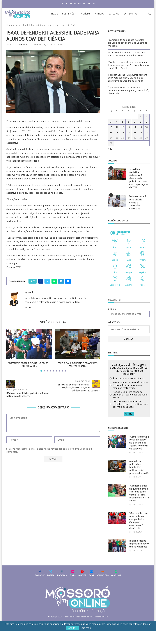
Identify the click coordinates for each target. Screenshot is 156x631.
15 (141, 127)
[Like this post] (34, 281)
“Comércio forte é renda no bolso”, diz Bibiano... (29, 365)
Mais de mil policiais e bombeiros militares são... (78, 365)
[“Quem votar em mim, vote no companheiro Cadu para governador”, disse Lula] (117, 518)
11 (117, 127)
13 (129, 127)
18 (117, 132)
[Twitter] (66, 3)
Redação (23, 44)
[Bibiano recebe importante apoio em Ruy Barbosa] (117, 545)
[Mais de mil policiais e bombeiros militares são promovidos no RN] (78, 344)
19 (123, 132)
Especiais (113, 13)
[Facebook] (62, 3)
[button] (10, 350)
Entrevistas (130, 13)
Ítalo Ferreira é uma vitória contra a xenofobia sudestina (137, 202)
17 (111, 132)
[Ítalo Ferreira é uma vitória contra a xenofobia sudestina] (117, 201)
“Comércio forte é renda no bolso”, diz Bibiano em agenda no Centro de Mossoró (127, 43)
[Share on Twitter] (47, 281)
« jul (110, 148)
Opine (128, 413)
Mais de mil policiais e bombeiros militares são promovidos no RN (127, 54)
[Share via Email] (68, 281)
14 (135, 127)
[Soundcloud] (89, 3)
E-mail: (112, 308)
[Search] (149, 14)
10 (111, 127)
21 (135, 132)
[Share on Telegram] (61, 281)
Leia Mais (86, 628)
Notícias (85, 13)
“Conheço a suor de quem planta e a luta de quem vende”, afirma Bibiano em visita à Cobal (128, 65)
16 (146, 127)
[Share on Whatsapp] (54, 281)
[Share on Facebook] (40, 281)
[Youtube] (79, 3)
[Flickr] (75, 3)
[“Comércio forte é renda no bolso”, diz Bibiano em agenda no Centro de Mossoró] (29, 344)
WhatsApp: (114, 322)
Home (54, 13)
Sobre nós (68, 13)
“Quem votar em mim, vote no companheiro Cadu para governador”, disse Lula (128, 90)
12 (123, 127)
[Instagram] (71, 3)
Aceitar (72, 628)
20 (128, 132)
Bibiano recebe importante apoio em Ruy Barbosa (139, 543)
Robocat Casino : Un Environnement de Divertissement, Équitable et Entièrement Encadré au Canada (127, 77)
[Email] (84, 3)
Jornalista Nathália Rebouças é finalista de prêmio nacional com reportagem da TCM (138, 178)
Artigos (99, 13)
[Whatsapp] (93, 3)
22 (140, 132)
